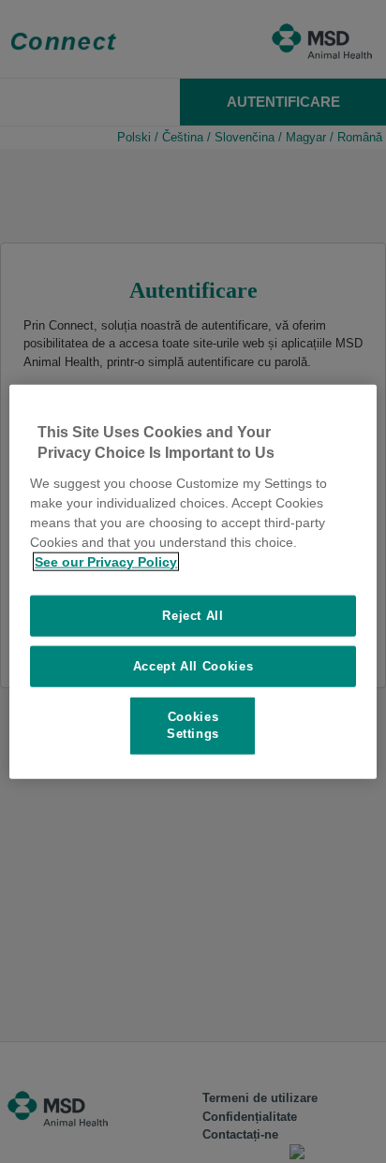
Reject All (193, 615)
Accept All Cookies (193, 666)
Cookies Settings (193, 725)
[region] (192, 582)
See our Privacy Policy (106, 560)
